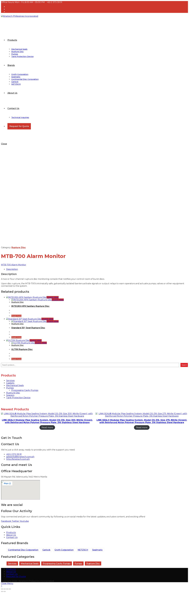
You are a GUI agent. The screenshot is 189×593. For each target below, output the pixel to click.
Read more (16, 316)
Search (184, 365)
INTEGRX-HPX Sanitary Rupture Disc (30, 306)
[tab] (97, 269)
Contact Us (11, 574)
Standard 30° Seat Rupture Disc (28, 328)
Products (11, 569)
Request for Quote (16, 576)
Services (12, 563)
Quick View (53, 297)
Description (12, 269)
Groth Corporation (64, 550)
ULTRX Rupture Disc (22, 349)
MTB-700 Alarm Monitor (13, 264)
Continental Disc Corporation (23, 550)
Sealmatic (97, 550)
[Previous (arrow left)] (2, 591)
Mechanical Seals (30, 563)
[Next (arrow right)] (5, 591)
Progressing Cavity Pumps (56, 563)
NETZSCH (83, 550)
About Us (11, 571)
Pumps (78, 563)
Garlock (46, 550)
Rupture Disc (18, 247)
